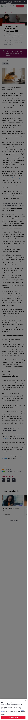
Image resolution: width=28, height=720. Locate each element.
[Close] (25, 700)
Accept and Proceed (13, 717)
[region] (13, 709)
